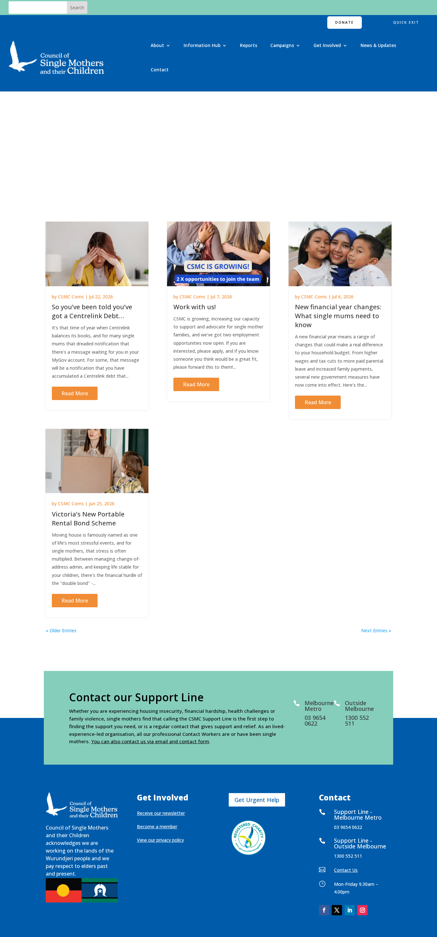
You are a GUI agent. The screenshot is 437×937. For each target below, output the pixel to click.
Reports (248, 45)
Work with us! (194, 307)
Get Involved (327, 45)
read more (74, 393)
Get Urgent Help (256, 800)
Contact (160, 70)
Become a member (157, 826)
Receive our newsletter (161, 813)
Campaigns (282, 45)
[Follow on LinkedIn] (350, 910)
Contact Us (346, 870)
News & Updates (378, 45)
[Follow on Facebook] (324, 910)
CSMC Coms (71, 297)
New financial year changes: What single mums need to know (338, 316)
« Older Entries (61, 630)
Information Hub (202, 45)
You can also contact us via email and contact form (150, 741)
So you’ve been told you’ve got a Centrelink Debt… (92, 311)
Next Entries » (376, 630)
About (157, 45)
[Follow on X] (337, 910)
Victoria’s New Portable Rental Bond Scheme (88, 518)
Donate (344, 22)
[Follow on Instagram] (362, 910)
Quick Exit (406, 22)
